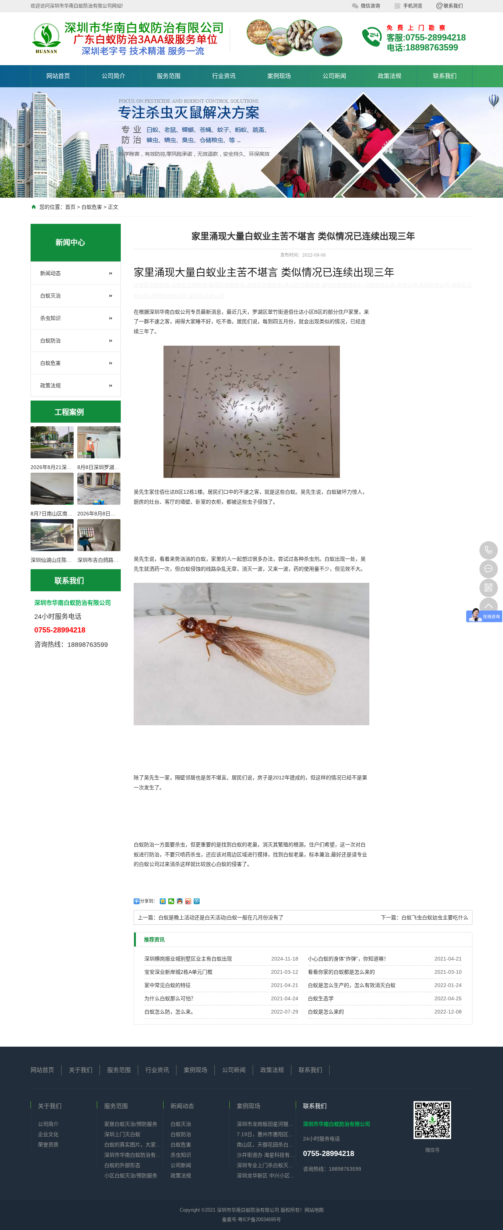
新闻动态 (50, 273)
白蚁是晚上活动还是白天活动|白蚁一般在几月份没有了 (221, 917)
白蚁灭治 (50, 296)
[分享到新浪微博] (188, 901)
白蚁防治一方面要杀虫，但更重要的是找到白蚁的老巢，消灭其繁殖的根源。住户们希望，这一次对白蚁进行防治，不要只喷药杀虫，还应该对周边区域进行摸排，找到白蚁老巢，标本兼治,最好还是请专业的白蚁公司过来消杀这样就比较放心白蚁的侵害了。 (250, 854)
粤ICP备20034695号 (259, 1219)
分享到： (149, 901)
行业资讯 (224, 76)
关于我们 (80, 1070)
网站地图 (314, 1210)
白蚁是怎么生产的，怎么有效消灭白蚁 (351, 985)
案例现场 (279, 76)
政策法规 (389, 76)
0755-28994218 (488, 550)
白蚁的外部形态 (122, 1165)
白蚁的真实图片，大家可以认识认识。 (133, 1145)
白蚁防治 (50, 340)
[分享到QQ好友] (180, 901)
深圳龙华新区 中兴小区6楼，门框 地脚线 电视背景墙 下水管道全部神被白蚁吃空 (266, 1175)
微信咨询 (370, 5)
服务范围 (168, 76)
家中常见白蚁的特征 (167, 985)
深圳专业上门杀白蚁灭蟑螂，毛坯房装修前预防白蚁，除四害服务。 (266, 1165)
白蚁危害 (91, 207)
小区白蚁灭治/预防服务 (130, 1175)
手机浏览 (412, 5)
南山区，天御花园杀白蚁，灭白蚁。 (266, 1145)
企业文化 (48, 1134)
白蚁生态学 (321, 998)
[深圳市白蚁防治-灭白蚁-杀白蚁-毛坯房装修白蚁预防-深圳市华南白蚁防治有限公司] (128, 39)
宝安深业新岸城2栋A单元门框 (178, 972)
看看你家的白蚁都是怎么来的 (341, 972)
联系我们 (453, 5)
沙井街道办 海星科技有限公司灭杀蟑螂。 (266, 1155)
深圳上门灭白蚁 (122, 1134)
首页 (70, 207)
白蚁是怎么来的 (326, 1012)
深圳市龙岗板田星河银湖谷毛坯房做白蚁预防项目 (266, 1124)
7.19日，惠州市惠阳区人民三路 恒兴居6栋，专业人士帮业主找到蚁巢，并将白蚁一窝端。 (266, 1134)
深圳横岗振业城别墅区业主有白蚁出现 (188, 959)
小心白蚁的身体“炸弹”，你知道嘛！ (348, 959)
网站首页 (58, 76)
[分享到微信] (171, 901)
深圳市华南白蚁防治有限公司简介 (133, 1155)
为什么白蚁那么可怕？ (170, 998)
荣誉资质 (48, 1145)
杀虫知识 (50, 318)
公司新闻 (334, 76)
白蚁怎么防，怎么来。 (170, 1012)
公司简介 (113, 76)
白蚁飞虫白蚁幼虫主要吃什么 (434, 917)
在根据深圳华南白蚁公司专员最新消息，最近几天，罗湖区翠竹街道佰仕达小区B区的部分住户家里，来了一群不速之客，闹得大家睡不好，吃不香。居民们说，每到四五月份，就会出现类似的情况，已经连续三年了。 (251, 321)
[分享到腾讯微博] (197, 901)
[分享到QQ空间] (163, 901)
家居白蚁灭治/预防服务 (130, 1124)
